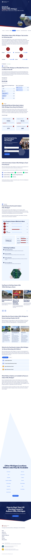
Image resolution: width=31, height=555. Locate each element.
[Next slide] (5, 311)
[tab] (5, 357)
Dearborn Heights (8, 480)
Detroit (22, 480)
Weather (11, 30)
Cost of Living (7, 30)
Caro (8, 474)
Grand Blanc (22, 489)
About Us (4, 532)
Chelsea (22, 477)
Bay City (22, 471)
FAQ (3, 530)
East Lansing (8, 483)
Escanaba (8, 486)
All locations (4, 539)
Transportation (18, 30)
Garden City (9, 489)
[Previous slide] (3, 311)
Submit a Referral (5, 535)
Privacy (3, 538)
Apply (3, 536)
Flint (22, 486)
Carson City (22, 474)
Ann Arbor (8, 471)
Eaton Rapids (22, 483)
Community (14, 30)
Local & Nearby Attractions (24, 30)
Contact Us (4, 533)
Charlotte (8, 477)
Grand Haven (8, 492)
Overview (3, 30)
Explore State (15, 495)
